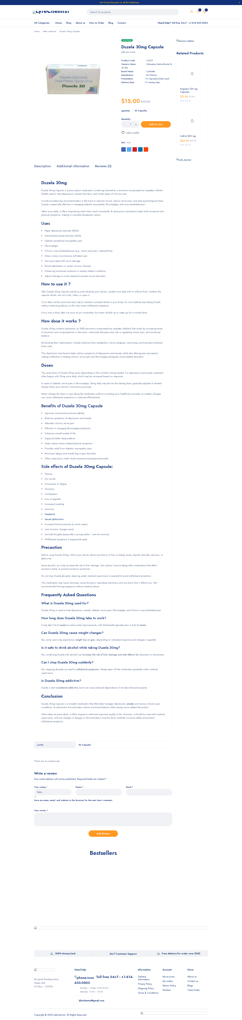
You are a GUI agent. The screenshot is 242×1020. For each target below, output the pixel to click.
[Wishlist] (130, 132)
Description (42, 166)
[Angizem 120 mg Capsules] (192, 74)
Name (79, 787)
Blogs (190, 985)
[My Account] (192, 14)
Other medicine (49, 31)
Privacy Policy (145, 984)
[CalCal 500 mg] (192, 121)
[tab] (42, 166)
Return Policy (169, 985)
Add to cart (155, 124)
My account (168, 976)
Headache (50, 514)
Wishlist (199, 10)
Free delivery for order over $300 (181, 953)
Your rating (40, 787)
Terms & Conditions (148, 993)
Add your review (128, 52)
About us (191, 976)
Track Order (193, 990)
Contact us (192, 981)
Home (36, 31)
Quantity (125, 119)
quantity (125, 110)
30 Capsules (141, 110)
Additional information (73, 166)
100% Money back (65, 953)
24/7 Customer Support (123, 953)
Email (129, 787)
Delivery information (144, 978)
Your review (41, 810)
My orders (168, 981)
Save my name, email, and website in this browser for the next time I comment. (73, 800)
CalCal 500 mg (188, 136)
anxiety (130, 703)
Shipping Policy (146, 988)
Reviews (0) (103, 166)
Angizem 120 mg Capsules (188, 90)
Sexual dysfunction (54, 519)
